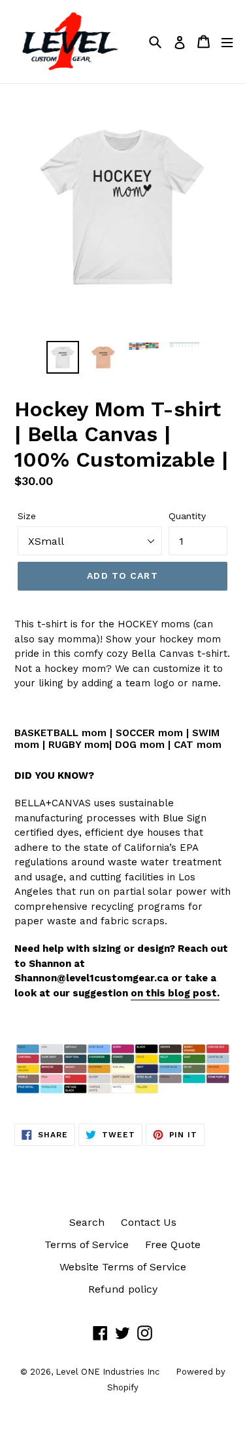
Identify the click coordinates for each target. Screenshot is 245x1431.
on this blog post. (175, 993)
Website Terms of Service (122, 1267)
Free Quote (173, 1244)
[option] (62, 357)
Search (87, 1222)
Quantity (187, 516)
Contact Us (148, 1222)
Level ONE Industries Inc (107, 1372)
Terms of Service (86, 1244)
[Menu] (227, 41)
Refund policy (122, 1289)
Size (27, 516)
